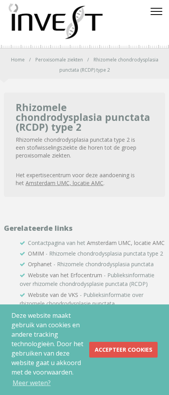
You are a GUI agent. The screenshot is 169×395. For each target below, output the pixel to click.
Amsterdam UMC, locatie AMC (64, 183)
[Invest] (72, 22)
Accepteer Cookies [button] (123, 349)
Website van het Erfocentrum (65, 275)
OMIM (36, 253)
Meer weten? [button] (32, 382)
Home (18, 59)
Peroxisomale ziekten (59, 59)
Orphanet (40, 264)
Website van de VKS (53, 295)
